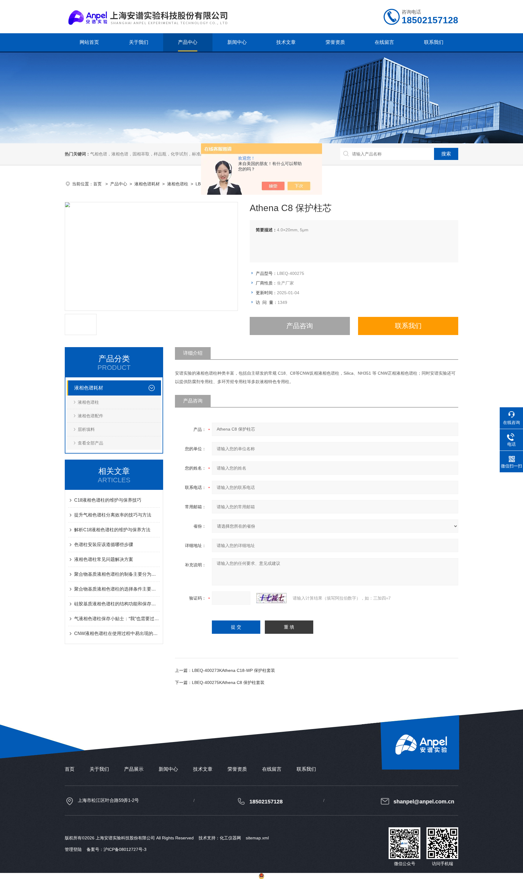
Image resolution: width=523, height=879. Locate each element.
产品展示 (133, 769)
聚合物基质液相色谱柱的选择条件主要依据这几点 (117, 588)
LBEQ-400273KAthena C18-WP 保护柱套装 (233, 670)
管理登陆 (73, 849)
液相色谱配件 (90, 415)
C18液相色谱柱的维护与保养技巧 (107, 500)
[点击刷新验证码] (271, 598)
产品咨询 (299, 326)
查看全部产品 (90, 443)
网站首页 (89, 42)
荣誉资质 (335, 42)
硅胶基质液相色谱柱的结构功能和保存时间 (117, 603)
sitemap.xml (257, 837)
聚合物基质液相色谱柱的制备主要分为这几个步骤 (117, 574)
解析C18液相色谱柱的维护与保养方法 (112, 529)
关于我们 (138, 42)
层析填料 (86, 429)
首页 (98, 183)
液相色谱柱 (177, 183)
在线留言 (384, 42)
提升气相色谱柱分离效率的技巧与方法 (112, 514)
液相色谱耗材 (147, 183)
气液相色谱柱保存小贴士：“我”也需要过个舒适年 (117, 618)
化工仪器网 (230, 837)
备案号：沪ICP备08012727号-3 (116, 849)
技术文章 (286, 42)
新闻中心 (237, 42)
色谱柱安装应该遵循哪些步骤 (103, 544)
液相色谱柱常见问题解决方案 (103, 559)
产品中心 (187, 42)
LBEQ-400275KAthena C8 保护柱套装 (228, 682)
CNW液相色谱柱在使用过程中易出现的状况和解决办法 (117, 633)
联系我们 (433, 42)
